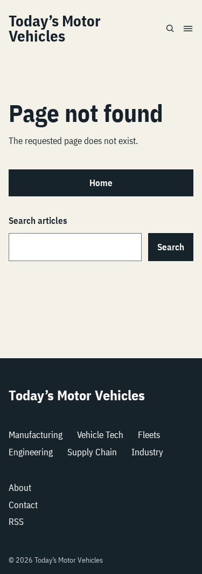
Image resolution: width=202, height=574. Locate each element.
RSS (16, 522)
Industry (147, 452)
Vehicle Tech (100, 435)
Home (101, 183)
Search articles (38, 221)
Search (170, 247)
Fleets (149, 435)
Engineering (31, 452)
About (20, 488)
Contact (23, 505)
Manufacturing (35, 435)
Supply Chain (92, 452)
